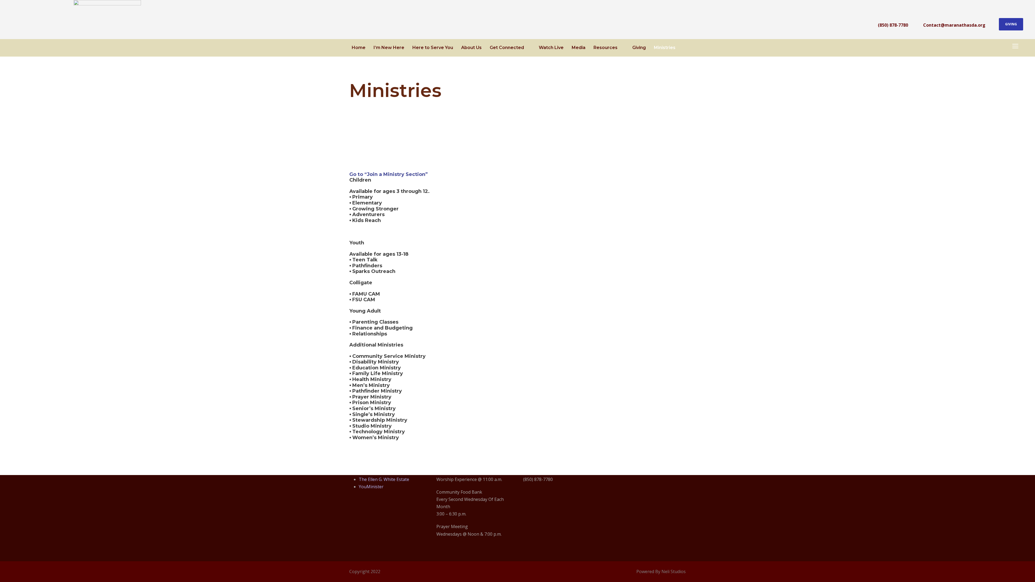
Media (578, 47)
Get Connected (507, 47)
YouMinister (371, 487)
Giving (1011, 24)
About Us (471, 47)
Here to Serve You (432, 47)
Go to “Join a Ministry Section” (388, 174)
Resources (605, 47)
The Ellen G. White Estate (384, 479)
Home (358, 47)
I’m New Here (389, 47)
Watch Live (551, 47)
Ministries (664, 47)
